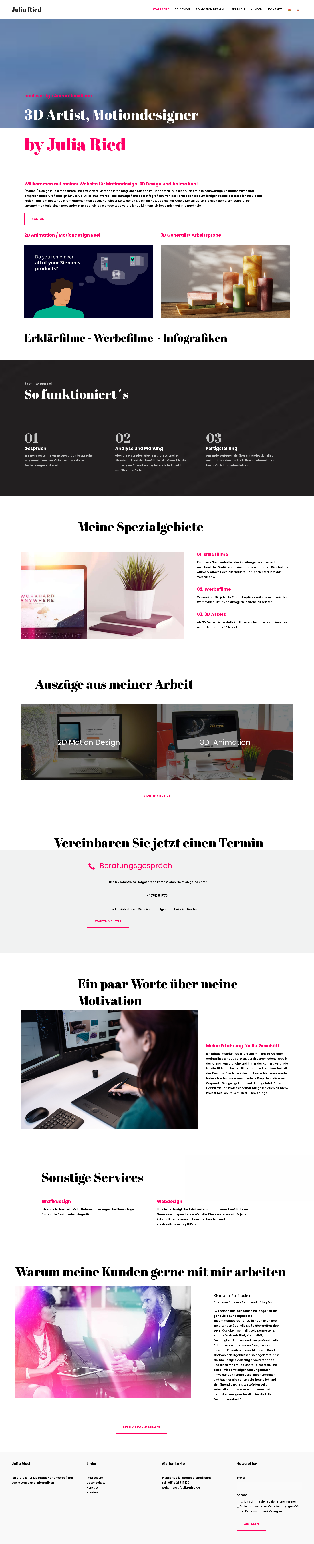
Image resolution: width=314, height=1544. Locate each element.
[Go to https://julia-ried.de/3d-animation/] (225, 742)
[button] (38, 219)
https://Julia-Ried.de (185, 1487)
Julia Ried (26, 9)
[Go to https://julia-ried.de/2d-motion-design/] (89, 742)
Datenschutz (96, 1483)
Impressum (95, 1478)
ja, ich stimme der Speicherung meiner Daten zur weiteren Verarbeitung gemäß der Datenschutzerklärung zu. (269, 1506)
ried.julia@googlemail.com (191, 1478)
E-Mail (242, 1478)
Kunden (92, 1492)
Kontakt (92, 1487)
